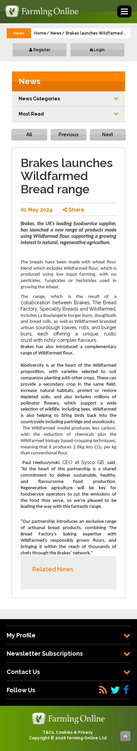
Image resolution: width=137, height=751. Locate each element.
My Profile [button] (21, 635)
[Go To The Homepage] (68, 718)
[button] (68, 99)
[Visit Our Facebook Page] (126, 690)
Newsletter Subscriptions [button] (45, 653)
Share (75, 210)
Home (40, 33)
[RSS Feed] (103, 690)
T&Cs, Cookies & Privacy (68, 732)
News (56, 33)
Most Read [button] (31, 114)
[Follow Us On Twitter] (115, 690)
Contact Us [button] (23, 671)
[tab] (68, 635)
